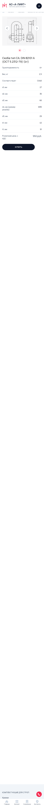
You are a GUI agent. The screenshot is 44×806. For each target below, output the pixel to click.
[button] (7, 28)
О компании (27, 804)
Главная (7, 804)
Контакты (37, 804)
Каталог (17, 804)
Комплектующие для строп (15, 792)
